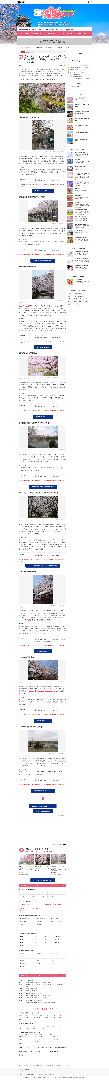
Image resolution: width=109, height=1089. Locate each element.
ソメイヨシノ (57, 308)
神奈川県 (36, 984)
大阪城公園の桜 (83, 298)
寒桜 (53, 960)
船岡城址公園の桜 (83, 301)
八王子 (31, 984)
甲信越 (46, 29)
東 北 (20, 982)
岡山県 (31, 997)
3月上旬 (35, 939)
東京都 (27, 984)
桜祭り (52, 1034)
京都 (59, 29)
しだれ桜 (59, 615)
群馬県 (54, 984)
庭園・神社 (39, 921)
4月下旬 (41, 554)
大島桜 (22, 960)
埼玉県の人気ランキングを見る (43, 811)
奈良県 (40, 995)
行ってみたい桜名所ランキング (42, 1047)
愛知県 (27, 993)
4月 (47, 163)
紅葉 (54, 1070)
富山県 (31, 991)
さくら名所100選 (67, 33)
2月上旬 (35, 936)
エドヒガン (41, 691)
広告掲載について (65, 1077)
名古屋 (31, 993)
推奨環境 (39, 1077)
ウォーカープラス (21, 1070)
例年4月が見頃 (53, 1036)
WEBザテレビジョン (34, 1074)
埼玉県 (21, 454)
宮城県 (27, 982)
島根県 (44, 997)
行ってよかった (53, 33)
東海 (53, 29)
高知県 (40, 1000)
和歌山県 (45, 995)
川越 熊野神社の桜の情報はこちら (43, 191)
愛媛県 (31, 1000)
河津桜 (22, 966)
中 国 (20, 997)
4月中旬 (46, 942)
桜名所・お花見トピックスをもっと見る (43, 880)
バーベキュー (55, 925)
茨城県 (27, 986)
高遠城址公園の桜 (72, 301)
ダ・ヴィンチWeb (27, 1074)
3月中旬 (37, 249)
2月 (22, 936)
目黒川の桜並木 (72, 296)
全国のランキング (28, 904)
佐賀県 (31, 1002)
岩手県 (35, 982)
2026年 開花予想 (54, 1051)
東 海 (20, 993)
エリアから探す (25, 33)
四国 (66, 29)
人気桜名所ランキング (24, 1047)
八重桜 (34, 526)
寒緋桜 (54, 957)
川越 (20, 228)
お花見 (31, 1070)
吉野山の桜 (80, 296)
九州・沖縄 (70, 29)
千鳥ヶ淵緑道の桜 (79, 293)
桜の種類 (21, 1055)
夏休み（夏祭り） (49, 1070)
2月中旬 (46, 936)
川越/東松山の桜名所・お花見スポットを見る (42, 806)
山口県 (35, 997)
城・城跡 (39, 925)
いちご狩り (27, 1070)
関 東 (20, 984)
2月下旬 (58, 936)
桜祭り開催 (55, 918)
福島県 (48, 982)
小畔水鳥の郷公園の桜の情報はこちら (43, 790)
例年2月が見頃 (22, 1036)
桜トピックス (83, 33)
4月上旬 (41, 179)
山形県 (44, 982)
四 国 (20, 1000)
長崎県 (35, 1002)
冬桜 (38, 957)
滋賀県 (49, 995)
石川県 (27, 991)
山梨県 (27, 988)
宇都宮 (61, 984)
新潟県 (35, 988)
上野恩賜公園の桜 (72, 298)
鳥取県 (40, 997)
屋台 (22, 928)
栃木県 (58, 984)
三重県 (39, 993)
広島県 (27, 997)
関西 (57, 29)
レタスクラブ (20, 1074)
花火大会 (43, 1070)
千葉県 (43, 984)
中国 (62, 29)
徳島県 (35, 1000)
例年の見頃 (37, 1051)
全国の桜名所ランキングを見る (82, 78)
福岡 (20, 1020)
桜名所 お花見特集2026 (24, 29)
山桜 (59, 156)
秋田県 (40, 982)
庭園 (20, 689)
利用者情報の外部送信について (78, 1077)
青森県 (31, 982)
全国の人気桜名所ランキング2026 (34, 52)
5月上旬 (35, 945)
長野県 (31, 988)
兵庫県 (35, 995)
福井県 (35, 991)
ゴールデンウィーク (37, 1070)
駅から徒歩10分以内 (57, 921)
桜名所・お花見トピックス (25, 1051)
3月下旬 (37, 179)
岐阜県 (35, 993)
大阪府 (27, 995)
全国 (20, 1026)
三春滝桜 (70, 293)
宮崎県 (48, 1002)
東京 (42, 29)
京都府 (31, 995)
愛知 (60, 1017)
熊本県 (40, 1002)
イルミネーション (59, 1070)
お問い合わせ (44, 1077)
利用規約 (26, 1077)
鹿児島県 (53, 1002)
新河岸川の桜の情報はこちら (43, 416)
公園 (22, 925)
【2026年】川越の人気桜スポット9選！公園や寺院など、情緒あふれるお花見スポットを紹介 (45, 59)
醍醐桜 (76, 304)
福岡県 (27, 1002)
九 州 (20, 1002)
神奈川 (47, 1017)
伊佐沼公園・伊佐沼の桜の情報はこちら (43, 260)
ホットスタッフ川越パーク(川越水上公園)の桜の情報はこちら (42, 565)
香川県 (27, 1000)
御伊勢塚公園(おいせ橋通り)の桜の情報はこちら (43, 486)
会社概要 (70, 1077)
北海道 (32, 29)
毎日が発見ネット (51, 1074)
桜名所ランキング (39, 33)
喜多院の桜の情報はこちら (43, 651)
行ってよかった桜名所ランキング (58, 1047)
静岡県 (43, 993)
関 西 (20, 995)
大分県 (44, 1002)
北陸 (50, 29)
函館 (33, 980)
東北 (36, 29)
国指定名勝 (23, 921)
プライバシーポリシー (32, 1077)
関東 (40, 29)
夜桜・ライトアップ (41, 918)
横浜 (39, 984)
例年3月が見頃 (38, 1036)
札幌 (30, 980)
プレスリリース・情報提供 (52, 1077)
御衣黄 (54, 963)
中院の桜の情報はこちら (43, 720)
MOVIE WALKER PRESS (43, 1074)
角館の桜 (70, 304)
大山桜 (38, 963)
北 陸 (20, 991)
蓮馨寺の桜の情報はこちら (43, 347)
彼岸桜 (22, 957)
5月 (22, 945)
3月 (41, 163)
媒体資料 (59, 1077)
